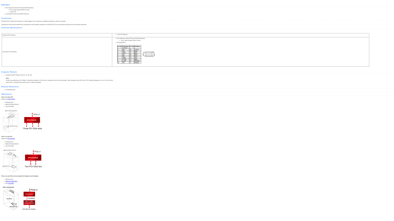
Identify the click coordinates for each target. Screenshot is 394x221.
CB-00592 (11, 183)
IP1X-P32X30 (11, 99)
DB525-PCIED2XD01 (11, 181)
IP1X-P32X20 (11, 138)
